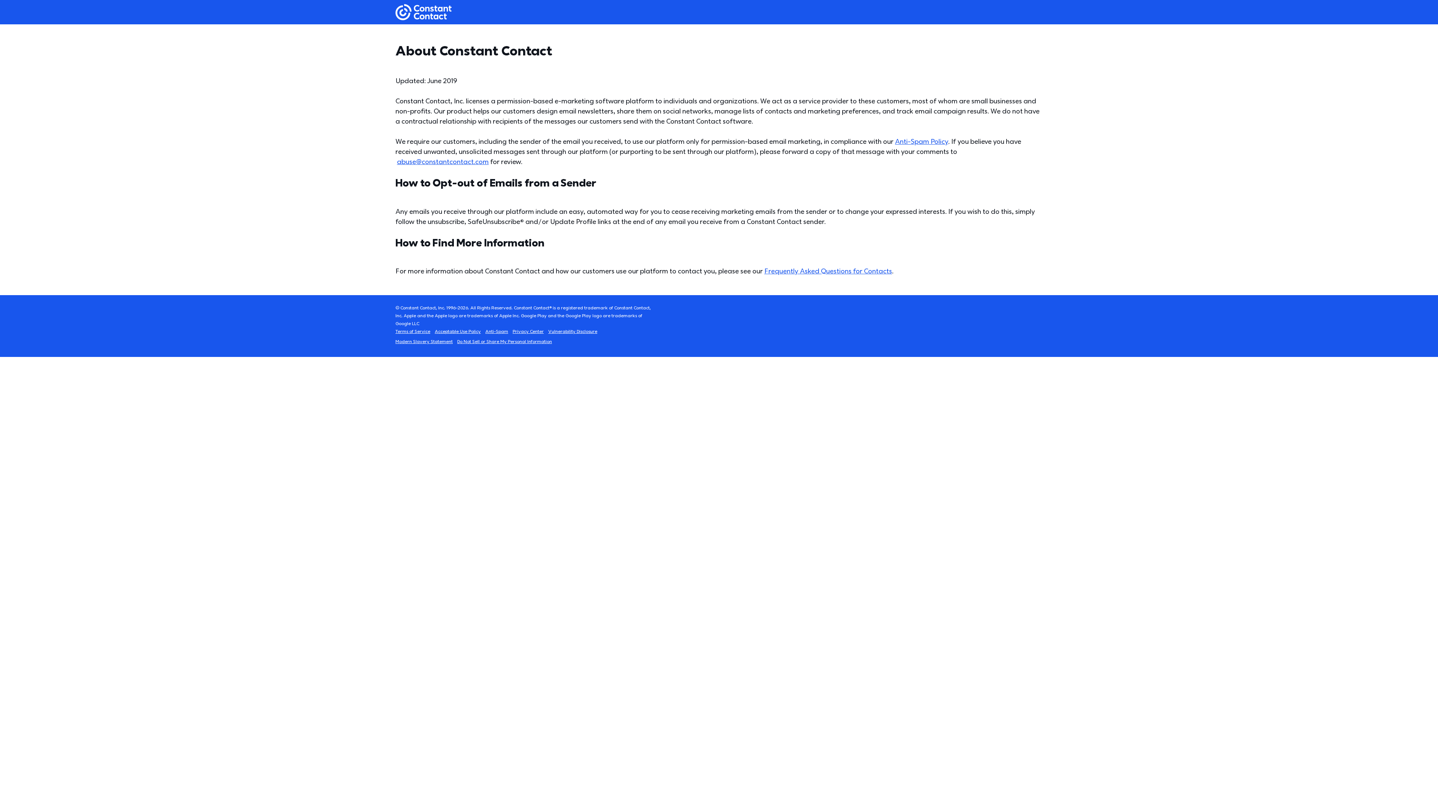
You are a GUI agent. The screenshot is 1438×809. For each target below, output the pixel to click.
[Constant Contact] (423, 12)
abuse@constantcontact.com (443, 162)
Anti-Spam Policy (921, 141)
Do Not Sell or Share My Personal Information (504, 342)
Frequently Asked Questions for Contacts (828, 271)
